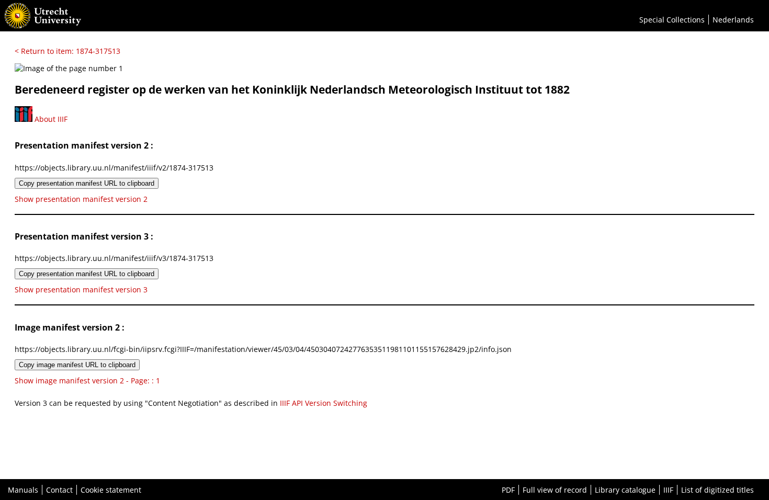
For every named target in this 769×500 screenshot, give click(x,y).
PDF (508, 490)
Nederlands (733, 20)
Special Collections (672, 20)
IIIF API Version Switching (323, 403)
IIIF (668, 490)
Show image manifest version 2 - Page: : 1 (87, 380)
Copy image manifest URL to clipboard (77, 365)
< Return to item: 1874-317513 (67, 51)
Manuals (23, 490)
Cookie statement (111, 490)
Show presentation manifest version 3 (81, 289)
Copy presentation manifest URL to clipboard (86, 183)
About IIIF (49, 119)
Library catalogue (625, 490)
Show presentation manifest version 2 (81, 199)
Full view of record (555, 490)
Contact (59, 490)
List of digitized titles (717, 490)
